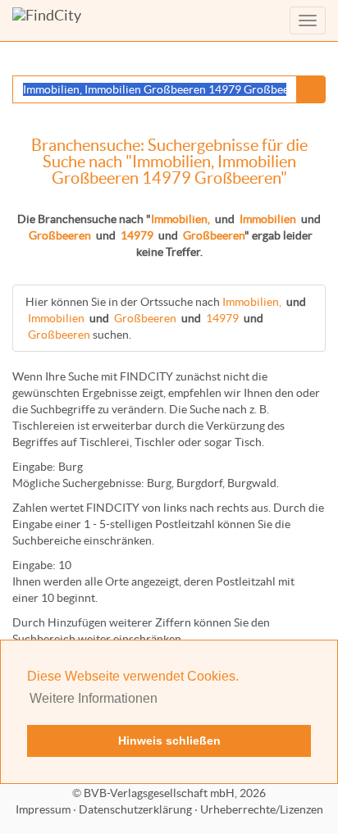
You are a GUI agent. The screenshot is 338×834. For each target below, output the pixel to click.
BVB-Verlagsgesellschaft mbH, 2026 (175, 793)
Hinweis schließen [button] (169, 740)
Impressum (43, 809)
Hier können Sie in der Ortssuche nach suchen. (165, 318)
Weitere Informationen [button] (94, 698)
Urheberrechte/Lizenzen (261, 809)
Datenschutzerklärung (135, 809)
